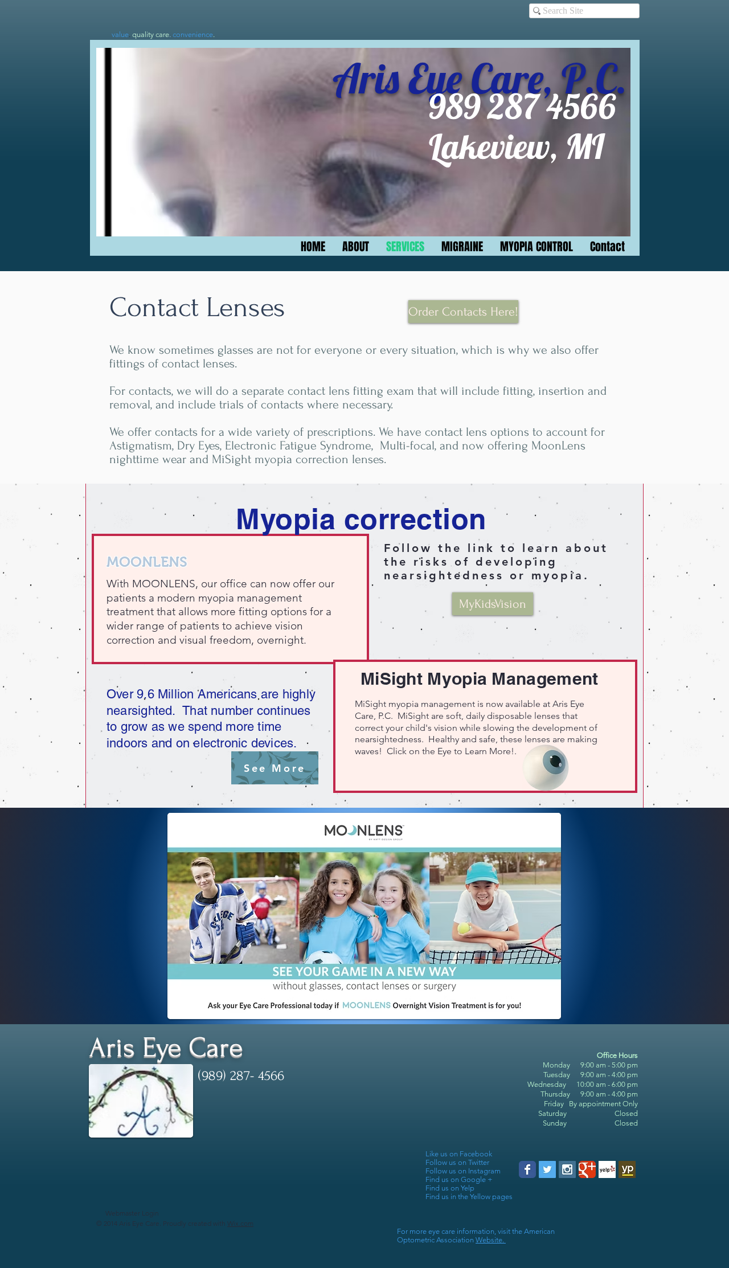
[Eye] (545, 768)
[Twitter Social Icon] (547, 1169)
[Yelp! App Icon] (607, 1169)
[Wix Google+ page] (587, 1169)
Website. (491, 1240)
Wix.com (240, 1223)
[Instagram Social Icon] (567, 1169)
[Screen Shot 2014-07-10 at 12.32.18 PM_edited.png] (627, 1169)
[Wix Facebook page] (527, 1169)
